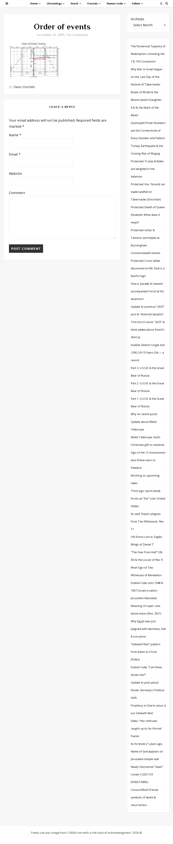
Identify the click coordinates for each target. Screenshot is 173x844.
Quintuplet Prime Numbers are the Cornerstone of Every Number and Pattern (148, 130)
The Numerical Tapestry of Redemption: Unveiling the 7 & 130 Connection (148, 53)
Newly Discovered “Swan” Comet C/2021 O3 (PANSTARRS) (147, 774)
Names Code (115, 3)
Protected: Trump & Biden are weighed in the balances (147, 168)
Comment (17, 192)
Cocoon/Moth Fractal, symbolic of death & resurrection (144, 797)
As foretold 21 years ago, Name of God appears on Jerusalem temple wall (147, 751)
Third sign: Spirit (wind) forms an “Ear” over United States (148, 498)
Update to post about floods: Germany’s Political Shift (147, 690)
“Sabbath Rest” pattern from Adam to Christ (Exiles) (145, 651)
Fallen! (136, 3)
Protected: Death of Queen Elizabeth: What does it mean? (148, 214)
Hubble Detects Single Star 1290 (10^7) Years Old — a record (148, 352)
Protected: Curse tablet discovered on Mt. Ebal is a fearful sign (148, 268)
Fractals (92, 3)
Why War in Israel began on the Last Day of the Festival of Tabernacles (146, 76)
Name (15, 135)
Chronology (54, 3)
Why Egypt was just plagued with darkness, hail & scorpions (148, 628)
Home (34, 3)
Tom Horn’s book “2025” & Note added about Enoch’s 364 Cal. (148, 329)
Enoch (74, 3)
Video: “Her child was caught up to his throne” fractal (146, 728)
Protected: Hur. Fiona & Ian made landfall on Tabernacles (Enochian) (148, 191)
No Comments (77, 35)
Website (15, 173)
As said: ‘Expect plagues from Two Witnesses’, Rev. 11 (147, 521)
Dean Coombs (24, 87)
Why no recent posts (144, 414)
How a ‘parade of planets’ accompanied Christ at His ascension (147, 291)
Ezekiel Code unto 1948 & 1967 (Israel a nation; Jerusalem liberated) (147, 590)
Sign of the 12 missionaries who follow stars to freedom (148, 460)
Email (14, 154)
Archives (137, 19)
